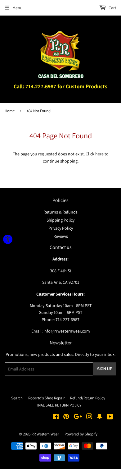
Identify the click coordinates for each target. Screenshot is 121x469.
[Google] (78, 417)
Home (10, 110)
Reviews (60, 236)
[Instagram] (89, 417)
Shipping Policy (60, 220)
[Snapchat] (99, 417)
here (99, 154)
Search (17, 398)
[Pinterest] (66, 417)
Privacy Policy (60, 228)
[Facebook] (55, 417)
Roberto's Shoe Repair (46, 398)
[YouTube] (110, 417)
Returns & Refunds (60, 212)
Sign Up (104, 369)
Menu (17, 8)
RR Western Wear (45, 434)
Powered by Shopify (81, 434)
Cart (112, 8)
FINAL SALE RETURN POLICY (58, 405)
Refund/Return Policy (87, 398)
